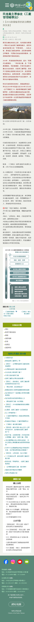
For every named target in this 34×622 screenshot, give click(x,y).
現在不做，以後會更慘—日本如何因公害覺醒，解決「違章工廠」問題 (17, 436)
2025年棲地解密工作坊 (13, 517)
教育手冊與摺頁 (10, 332)
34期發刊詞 (9, 358)
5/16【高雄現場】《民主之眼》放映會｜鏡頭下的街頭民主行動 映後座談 (18, 532)
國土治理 (18, 39)
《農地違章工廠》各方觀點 (14, 401)
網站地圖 (16, 604)
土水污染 (12, 309)
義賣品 (7, 344)
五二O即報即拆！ (11, 413)
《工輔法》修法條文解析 (13, 424)
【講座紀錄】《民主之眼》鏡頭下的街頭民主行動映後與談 (17, 525)
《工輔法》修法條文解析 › (26, 313)
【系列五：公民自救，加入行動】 (16, 453)
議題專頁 (8, 347)
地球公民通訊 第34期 (17, 354)
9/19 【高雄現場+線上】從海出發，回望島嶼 (18, 538)
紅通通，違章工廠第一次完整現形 (16, 410)
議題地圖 (8, 338)
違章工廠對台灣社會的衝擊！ (15, 378)
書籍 (6, 335)
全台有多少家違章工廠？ (13, 372)
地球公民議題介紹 (11, 473)
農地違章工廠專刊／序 (12, 361)
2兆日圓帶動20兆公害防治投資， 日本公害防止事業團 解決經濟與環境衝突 (17, 442)
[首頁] (17, 4)
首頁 (5, 39)
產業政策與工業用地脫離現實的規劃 (17, 390)
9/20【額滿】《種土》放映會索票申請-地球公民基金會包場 (18, 549)
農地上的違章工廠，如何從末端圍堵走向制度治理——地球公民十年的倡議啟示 (17, 497)
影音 (6, 341)
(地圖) (9, 569)
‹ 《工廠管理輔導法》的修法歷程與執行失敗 (9, 314)
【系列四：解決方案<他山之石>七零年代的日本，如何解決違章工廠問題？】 (17, 430)
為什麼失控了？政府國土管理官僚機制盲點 (17, 394)
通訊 (6, 329)
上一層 (17, 312)
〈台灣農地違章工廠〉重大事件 (15, 467)
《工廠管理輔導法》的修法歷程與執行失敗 (17, 417)
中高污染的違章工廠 (12, 375)
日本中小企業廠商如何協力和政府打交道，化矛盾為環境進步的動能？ (17, 449)
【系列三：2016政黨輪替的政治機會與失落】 (17, 405)
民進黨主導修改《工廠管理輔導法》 (17, 421)
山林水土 (11, 39)
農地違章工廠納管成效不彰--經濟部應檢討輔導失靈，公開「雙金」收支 (18, 489)
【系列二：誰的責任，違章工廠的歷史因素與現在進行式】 (17, 383)
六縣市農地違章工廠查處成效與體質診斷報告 (17, 543)
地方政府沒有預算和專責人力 (15, 398)
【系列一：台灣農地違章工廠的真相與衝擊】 (17, 365)
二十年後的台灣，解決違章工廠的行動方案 (17, 457)
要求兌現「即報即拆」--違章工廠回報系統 (17, 462)
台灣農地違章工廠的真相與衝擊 (15, 369)
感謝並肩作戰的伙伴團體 (13, 470)
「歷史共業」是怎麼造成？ (14, 387)
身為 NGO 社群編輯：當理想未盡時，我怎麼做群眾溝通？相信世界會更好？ (17, 512)
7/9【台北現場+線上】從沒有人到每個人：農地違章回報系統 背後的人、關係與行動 (18, 504)
